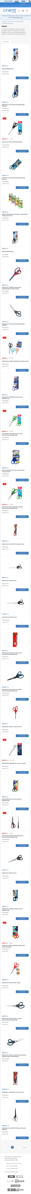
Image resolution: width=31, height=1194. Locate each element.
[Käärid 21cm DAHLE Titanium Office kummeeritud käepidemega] (15, 676)
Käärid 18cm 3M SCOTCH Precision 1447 (13, 1092)
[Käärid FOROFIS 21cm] (15, 55)
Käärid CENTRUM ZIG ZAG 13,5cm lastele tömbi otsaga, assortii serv (15, 215)
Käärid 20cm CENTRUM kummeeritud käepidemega (12, 397)
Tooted (10, 21)
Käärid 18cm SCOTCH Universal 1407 (12, 726)
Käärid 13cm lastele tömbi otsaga (11, 982)
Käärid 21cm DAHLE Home (9, 580)
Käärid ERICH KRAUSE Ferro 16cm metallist (14, 763)
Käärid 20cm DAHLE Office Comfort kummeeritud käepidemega (12, 1019)
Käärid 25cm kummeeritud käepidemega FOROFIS (13, 324)
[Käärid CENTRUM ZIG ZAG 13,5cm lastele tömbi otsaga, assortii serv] (15, 201)
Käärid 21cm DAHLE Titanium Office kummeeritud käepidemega (12, 690)
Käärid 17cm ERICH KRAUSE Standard (12, 142)
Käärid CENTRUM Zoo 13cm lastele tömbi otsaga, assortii (13, 471)
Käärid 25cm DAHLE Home (9, 617)
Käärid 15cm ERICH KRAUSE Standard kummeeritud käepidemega (12, 507)
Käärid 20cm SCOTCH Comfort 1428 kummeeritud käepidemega (12, 653)
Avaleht (4, 21)
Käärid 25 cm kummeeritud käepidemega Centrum (13, 178)
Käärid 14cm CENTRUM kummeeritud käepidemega (12, 909)
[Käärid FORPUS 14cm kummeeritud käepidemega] (15, 786)
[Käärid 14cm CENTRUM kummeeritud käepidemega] (15, 895)
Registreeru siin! (18, 17)
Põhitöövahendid (7, 23)
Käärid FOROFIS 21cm (8, 68)
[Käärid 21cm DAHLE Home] (15, 566)
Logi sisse (22, 4)
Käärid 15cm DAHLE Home (9, 873)
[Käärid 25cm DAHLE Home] (15, 603)
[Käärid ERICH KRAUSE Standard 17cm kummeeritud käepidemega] (15, 420)
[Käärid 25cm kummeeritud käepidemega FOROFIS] (15, 310)
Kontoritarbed (18, 21)
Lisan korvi (22, 77)
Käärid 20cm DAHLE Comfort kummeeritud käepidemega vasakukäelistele (14, 1055)
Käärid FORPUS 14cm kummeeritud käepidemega (11, 799)
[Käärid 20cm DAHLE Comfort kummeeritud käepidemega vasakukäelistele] (15, 1042)
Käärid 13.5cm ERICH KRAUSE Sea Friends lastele (15, 361)
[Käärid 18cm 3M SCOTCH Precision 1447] (15, 1078)
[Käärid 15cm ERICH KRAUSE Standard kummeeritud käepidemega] (15, 493)
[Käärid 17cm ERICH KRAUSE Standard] (15, 128)
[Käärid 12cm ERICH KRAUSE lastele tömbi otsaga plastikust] (15, 932)
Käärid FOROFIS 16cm (8, 251)
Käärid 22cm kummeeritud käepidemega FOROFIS (13, 105)
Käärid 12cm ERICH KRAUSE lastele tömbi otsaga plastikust (13, 946)
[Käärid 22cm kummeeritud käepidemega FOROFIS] (15, 91)
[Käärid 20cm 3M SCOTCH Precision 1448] (15, 530)
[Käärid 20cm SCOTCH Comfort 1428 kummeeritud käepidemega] (15, 640)
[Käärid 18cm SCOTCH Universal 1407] (15, 713)
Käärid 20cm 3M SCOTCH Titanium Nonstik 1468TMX (14, 1128)
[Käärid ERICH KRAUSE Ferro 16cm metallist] (15, 749)
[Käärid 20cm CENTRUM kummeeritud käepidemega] (15, 384)
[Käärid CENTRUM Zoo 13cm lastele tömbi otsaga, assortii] (15, 457)
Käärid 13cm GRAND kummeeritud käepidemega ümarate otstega (11, 288)
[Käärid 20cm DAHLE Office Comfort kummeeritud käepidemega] (15, 1005)
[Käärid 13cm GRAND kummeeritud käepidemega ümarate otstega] (15, 274)
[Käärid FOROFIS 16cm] (15, 237)
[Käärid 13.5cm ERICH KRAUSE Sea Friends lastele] (15, 347)
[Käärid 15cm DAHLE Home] (15, 859)
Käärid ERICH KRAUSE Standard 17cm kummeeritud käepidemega (12, 434)
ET (27, 4)
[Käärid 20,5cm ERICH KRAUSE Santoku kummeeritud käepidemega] (15, 822)
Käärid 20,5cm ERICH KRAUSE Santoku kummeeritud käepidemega (12, 836)
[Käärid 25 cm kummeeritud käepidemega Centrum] (15, 164)
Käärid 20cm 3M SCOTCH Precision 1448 (13, 544)
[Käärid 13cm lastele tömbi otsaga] (15, 969)
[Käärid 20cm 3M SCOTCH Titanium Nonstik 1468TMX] (15, 1115)
